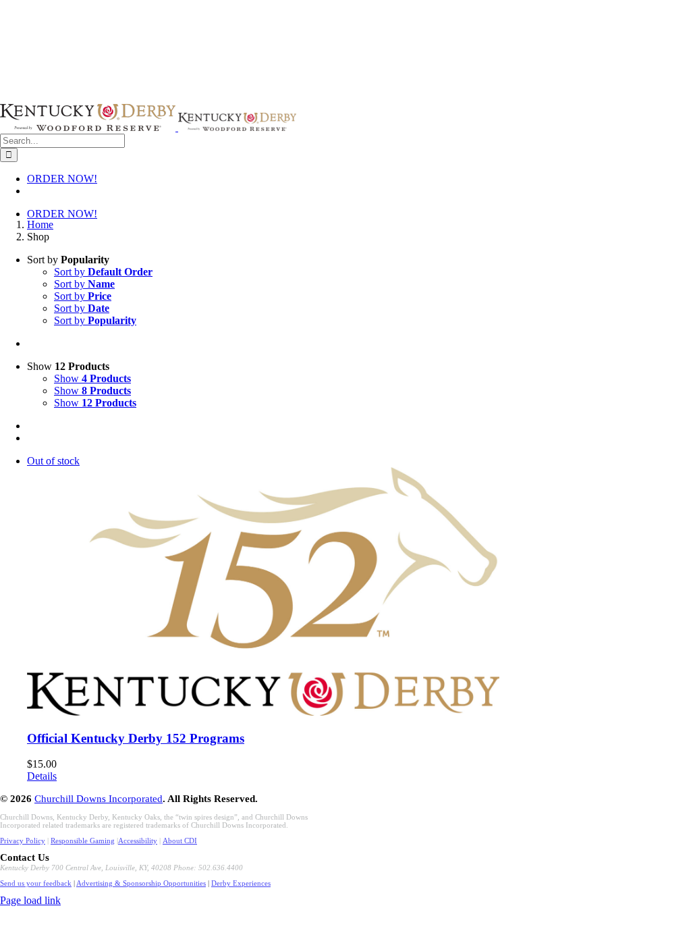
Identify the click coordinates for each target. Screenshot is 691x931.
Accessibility (137, 840)
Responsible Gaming (83, 840)
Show (92, 378)
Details (42, 776)
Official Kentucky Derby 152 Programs (135, 738)
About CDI (180, 840)
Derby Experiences (241, 883)
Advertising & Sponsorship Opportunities (141, 883)
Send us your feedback (36, 883)
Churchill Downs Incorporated (98, 798)
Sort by (103, 271)
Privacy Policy (22, 840)
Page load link (30, 900)
